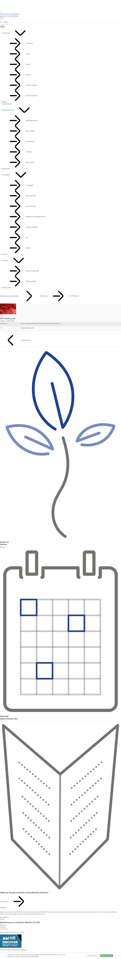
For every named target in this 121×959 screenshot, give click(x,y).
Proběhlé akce (44, 296)
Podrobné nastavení (92, 955)
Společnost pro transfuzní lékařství (9, 296)
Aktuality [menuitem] (4, 102)
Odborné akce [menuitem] (6, 168)
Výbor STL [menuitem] (28, 64)
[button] (20, 33)
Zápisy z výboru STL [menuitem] (30, 195)
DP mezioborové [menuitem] (30, 141)
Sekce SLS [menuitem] (28, 74)
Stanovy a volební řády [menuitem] (31, 95)
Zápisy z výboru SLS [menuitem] (30, 206)
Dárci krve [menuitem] (5, 254)
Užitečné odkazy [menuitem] (6, 287)
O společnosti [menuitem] (6, 33)
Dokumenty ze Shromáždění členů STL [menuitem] (35, 216)
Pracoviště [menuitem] (5, 260)
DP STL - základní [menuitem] (30, 131)
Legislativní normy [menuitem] (7, 104)
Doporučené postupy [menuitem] (8, 110)
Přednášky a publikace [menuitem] (31, 227)
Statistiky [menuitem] (28, 248)
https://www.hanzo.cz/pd (27, 328)
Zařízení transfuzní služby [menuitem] (32, 271)
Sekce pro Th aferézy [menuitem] (31, 85)
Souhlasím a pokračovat (106, 955)
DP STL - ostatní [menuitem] (29, 162)
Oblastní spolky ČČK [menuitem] (30, 281)
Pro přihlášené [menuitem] (6, 174)
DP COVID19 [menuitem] (28, 152)
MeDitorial (24, 950)
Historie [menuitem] (27, 53)
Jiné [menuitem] (26, 237)
